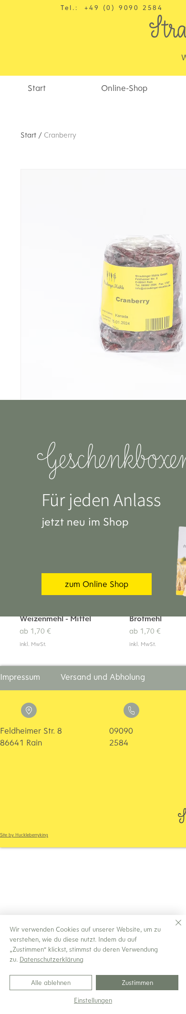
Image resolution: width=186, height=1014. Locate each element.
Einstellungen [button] (93, 1000)
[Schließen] (172, 928)
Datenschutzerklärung (51, 959)
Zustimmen (137, 982)
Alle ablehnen (51, 982)
